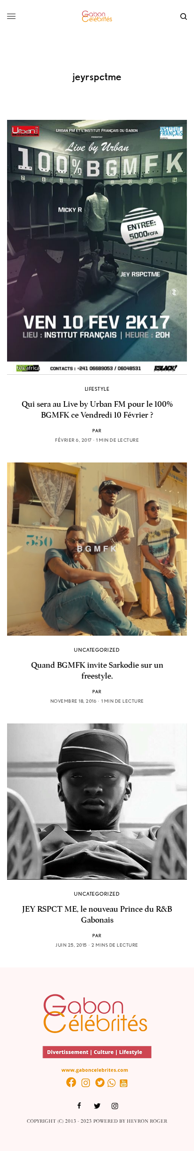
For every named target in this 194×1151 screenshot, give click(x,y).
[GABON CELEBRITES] (97, 16)
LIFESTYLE (97, 389)
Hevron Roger (147, 1121)
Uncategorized (97, 650)
